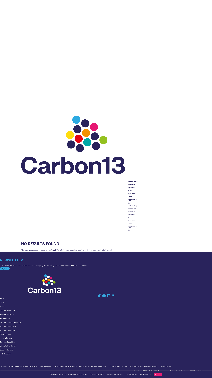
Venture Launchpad (7, 330)
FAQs (2, 303)
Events (2, 307)
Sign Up (5, 268)
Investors (132, 221)
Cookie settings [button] (145, 374)
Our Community (6, 334)
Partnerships (5, 318)
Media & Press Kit (7, 315)
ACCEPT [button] (157, 374)
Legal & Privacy (6, 338)
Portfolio (131, 212)
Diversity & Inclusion (8, 346)
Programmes (133, 209)
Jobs (130, 224)
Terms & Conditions (7, 342)
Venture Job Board (7, 311)
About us (131, 215)
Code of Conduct (6, 350)
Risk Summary (5, 354)
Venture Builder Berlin (8, 326)
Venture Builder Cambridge (10, 322)
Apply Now (132, 200)
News (130, 218)
